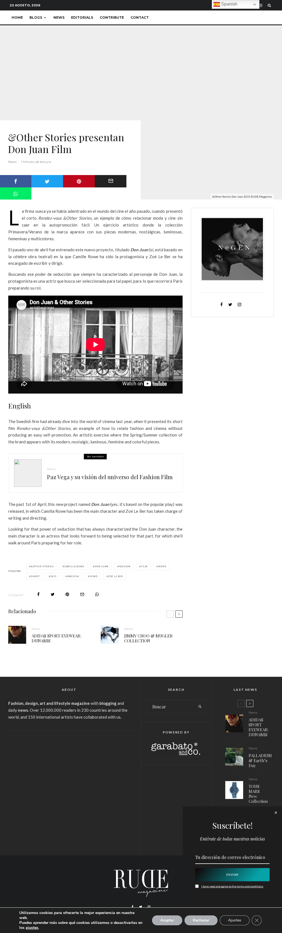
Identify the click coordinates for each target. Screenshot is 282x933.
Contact (140, 17)
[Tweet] (47, 181)
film (144, 566)
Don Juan (101, 566)
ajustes (32, 927)
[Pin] (79, 181)
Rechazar (201, 920)
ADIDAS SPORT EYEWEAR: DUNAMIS (56, 638)
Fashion (125, 566)
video (94, 576)
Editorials (82, 17)
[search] (199, 706)
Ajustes (234, 920)
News (58, 17)
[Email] (110, 181)
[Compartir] (38, 594)
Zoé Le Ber (115, 576)
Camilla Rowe (74, 566)
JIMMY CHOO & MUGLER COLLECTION (148, 638)
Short (35, 576)
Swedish (73, 576)
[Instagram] (260, 5)
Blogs (35, 17)
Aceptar (167, 920)
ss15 (53, 576)
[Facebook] (132, 907)
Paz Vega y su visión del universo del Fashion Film (110, 477)
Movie (162, 566)
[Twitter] (140, 907)
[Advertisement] (69, 777)
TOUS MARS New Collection (258, 794)
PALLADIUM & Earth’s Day (260, 760)
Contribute (112, 17)
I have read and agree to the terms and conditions (232, 886)
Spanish (228, 4)
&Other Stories (42, 566)
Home (17, 17)
